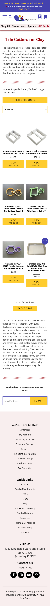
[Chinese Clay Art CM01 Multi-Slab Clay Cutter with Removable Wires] (36, 249)
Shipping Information (25, 453)
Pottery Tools (27, 89)
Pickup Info (39, 3)
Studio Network (25, 513)
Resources (25, 518)
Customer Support (25, 444)
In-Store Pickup (25, 458)
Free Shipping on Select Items (18, 3)
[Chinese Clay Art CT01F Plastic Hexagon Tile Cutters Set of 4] (13, 249)
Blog (25, 503)
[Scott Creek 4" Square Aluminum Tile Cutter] (13, 137)
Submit (38, 400)
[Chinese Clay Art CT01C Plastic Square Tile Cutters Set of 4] (36, 192)
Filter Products (25, 100)
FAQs (25, 494)
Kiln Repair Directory (25, 508)
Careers (25, 532)
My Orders (25, 429)
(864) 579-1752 (25, 567)
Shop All (5, 26)
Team (25, 498)
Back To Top (25, 308)
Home (6, 89)
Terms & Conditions (25, 522)
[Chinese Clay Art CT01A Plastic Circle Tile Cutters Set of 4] (13, 192)
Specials (32, 26)
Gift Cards (43, 26)
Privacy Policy (25, 527)
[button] (24, 6)
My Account (25, 434)
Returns (25, 449)
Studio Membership (25, 489)
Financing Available (25, 439)
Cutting (39, 89)
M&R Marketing (30, 594)
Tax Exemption (25, 468)
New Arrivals (18, 26)
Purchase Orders (25, 463)
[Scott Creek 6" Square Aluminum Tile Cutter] (36, 137)
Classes (25, 484)
